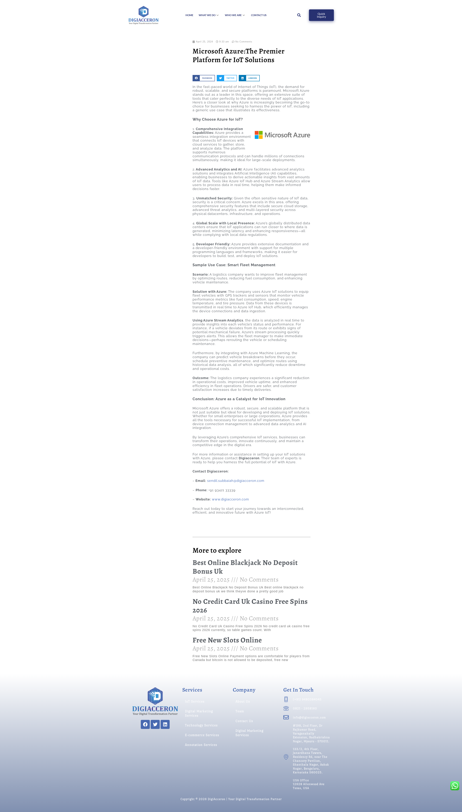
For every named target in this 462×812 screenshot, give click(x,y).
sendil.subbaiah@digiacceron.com (235, 481)
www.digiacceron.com (230, 499)
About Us (243, 701)
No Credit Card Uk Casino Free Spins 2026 (250, 605)
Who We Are (233, 15)
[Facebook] (145, 724)
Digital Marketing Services (199, 713)
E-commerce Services (202, 735)
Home (189, 15)
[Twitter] (155, 724)
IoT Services (194, 701)
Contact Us (259, 15)
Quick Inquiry (321, 15)
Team (240, 711)
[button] (204, 78)
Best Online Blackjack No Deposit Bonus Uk (245, 567)
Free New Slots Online (227, 640)
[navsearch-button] (299, 15)
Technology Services (201, 725)
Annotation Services (201, 745)
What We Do (207, 15)
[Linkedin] (165, 724)
